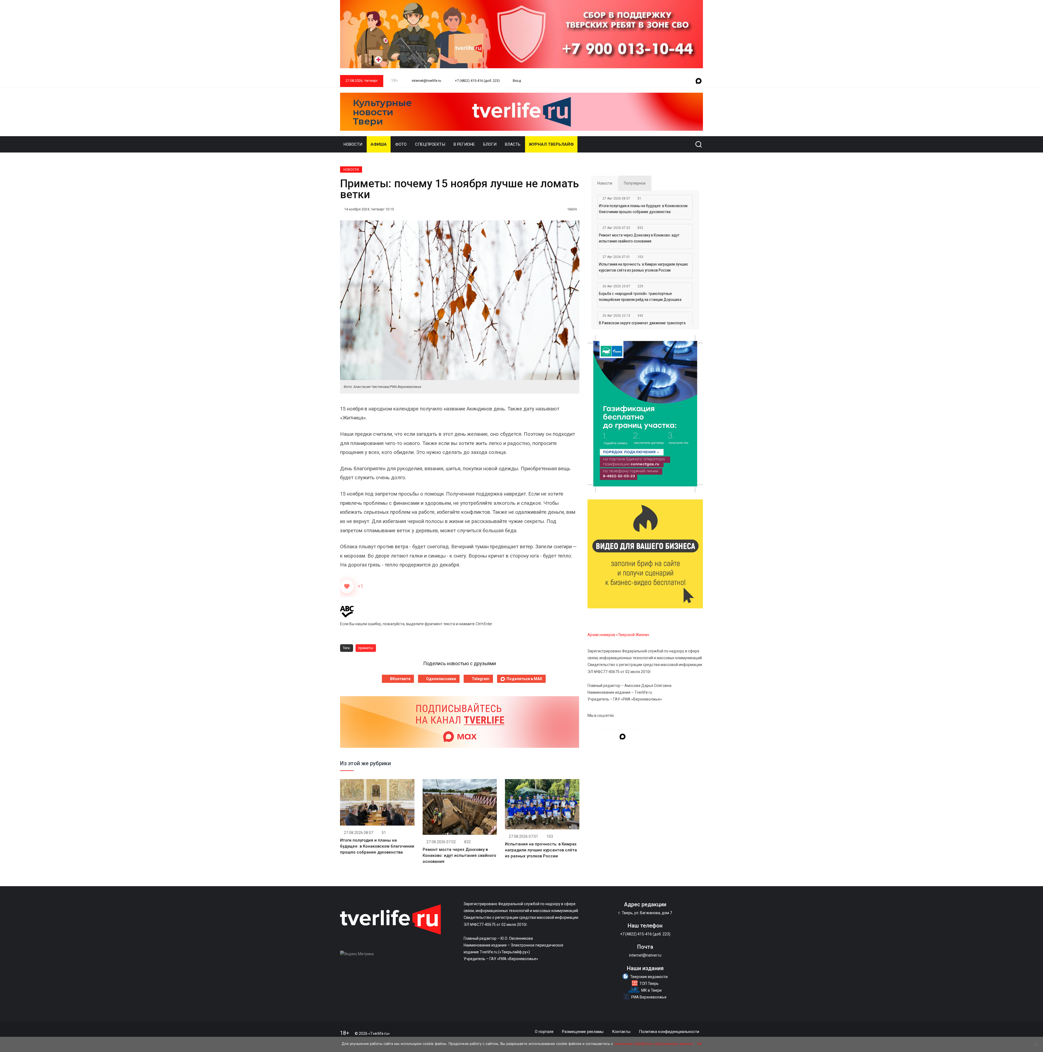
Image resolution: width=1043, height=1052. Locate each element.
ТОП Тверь (649, 983)
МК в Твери (651, 990)
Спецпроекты (430, 144)
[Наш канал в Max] (698, 81)
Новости (353, 144)
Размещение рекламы (583, 1031)
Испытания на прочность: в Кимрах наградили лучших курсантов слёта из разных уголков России (541, 850)
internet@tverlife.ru (426, 81)
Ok (699, 1043)
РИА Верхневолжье (649, 997)
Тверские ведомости (649, 977)
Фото (401, 144)
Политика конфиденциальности (669, 1031)
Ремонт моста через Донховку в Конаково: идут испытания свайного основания (459, 855)
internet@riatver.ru (645, 955)
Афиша (378, 144)
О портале (544, 1031)
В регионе (464, 144)
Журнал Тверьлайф (551, 144)
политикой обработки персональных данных (653, 1043)
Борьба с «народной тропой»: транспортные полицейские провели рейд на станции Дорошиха (640, 296)
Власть (512, 144)
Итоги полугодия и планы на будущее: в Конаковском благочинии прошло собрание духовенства (377, 846)
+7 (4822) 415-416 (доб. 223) (477, 81)
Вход (517, 81)
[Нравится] (347, 586)
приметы (365, 648)
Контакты (621, 1031)
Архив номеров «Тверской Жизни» (618, 635)
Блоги (490, 144)
